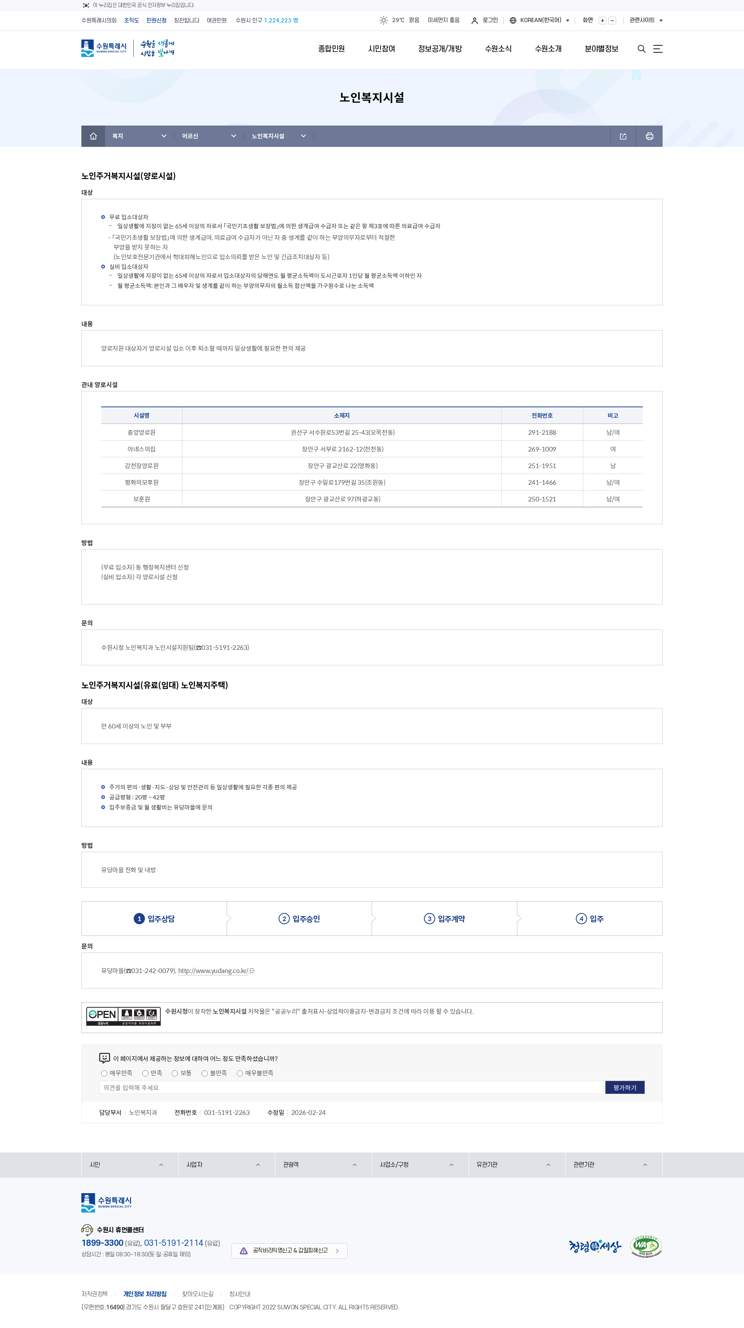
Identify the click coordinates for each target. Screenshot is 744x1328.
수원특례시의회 (99, 20)
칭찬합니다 (186, 20)
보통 (186, 1072)
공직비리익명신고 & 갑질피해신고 (290, 1250)
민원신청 (156, 20)
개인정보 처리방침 (145, 1294)
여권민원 (217, 20)
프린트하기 (649, 136)
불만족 (218, 1072)
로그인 (490, 20)
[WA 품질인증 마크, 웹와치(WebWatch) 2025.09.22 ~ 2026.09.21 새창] (646, 1246)
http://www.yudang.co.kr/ (213, 970)
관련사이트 (642, 20)
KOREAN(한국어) (540, 20)
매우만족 (121, 1072)
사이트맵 (658, 49)
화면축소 (612, 20)
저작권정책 (94, 1294)
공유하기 (623, 136)
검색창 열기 (642, 49)
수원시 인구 (267, 20)
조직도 (131, 20)
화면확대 (602, 20)
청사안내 (239, 1294)
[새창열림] (123, 1017)
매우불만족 (259, 1072)
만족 (156, 1072)
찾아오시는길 (198, 1294)
